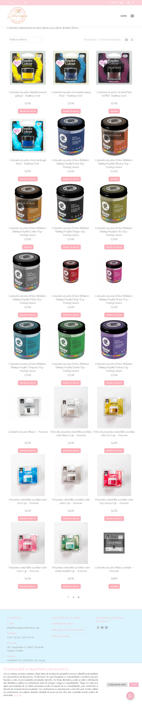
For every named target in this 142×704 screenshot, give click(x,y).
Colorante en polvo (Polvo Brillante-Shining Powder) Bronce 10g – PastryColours (114, 164)
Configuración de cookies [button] (117, 685)
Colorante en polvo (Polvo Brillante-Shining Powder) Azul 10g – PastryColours (71, 164)
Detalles (114, 111)
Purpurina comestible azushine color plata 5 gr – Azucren (71, 501)
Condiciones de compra (63, 623)
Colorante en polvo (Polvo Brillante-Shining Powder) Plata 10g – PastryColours (28, 299)
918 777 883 (117, 2)
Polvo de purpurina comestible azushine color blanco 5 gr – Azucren (71, 433)
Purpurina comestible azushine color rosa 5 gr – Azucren (28, 569)
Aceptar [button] (134, 685)
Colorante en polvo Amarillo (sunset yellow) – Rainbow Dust (28, 94)
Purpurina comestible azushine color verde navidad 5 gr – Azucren (71, 569)
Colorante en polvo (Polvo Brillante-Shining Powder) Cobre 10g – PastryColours (28, 231)
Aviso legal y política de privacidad (68, 630)
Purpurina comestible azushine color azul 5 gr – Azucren (28, 501)
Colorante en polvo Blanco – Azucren (28, 432)
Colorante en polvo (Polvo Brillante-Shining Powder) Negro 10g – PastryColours (71, 231)
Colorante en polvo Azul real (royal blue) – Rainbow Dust (28, 162)
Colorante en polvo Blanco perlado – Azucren (114, 569)
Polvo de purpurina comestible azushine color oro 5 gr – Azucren (114, 433)
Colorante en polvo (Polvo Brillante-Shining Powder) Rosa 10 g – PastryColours (114, 299)
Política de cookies (60, 636)
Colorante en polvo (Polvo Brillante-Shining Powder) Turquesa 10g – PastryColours (28, 367)
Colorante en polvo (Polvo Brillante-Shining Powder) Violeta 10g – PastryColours (114, 367)
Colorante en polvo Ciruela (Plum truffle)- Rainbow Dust (114, 94)
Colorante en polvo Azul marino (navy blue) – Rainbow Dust (71, 94)
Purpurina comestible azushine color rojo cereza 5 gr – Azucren (114, 501)
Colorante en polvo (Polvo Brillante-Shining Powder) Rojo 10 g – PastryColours (71, 299)
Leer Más (17, 695)
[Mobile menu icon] (132, 16)
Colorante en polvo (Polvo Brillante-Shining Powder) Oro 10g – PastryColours (114, 231)
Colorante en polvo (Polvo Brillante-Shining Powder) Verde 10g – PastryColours (71, 367)
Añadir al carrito (28, 111)
